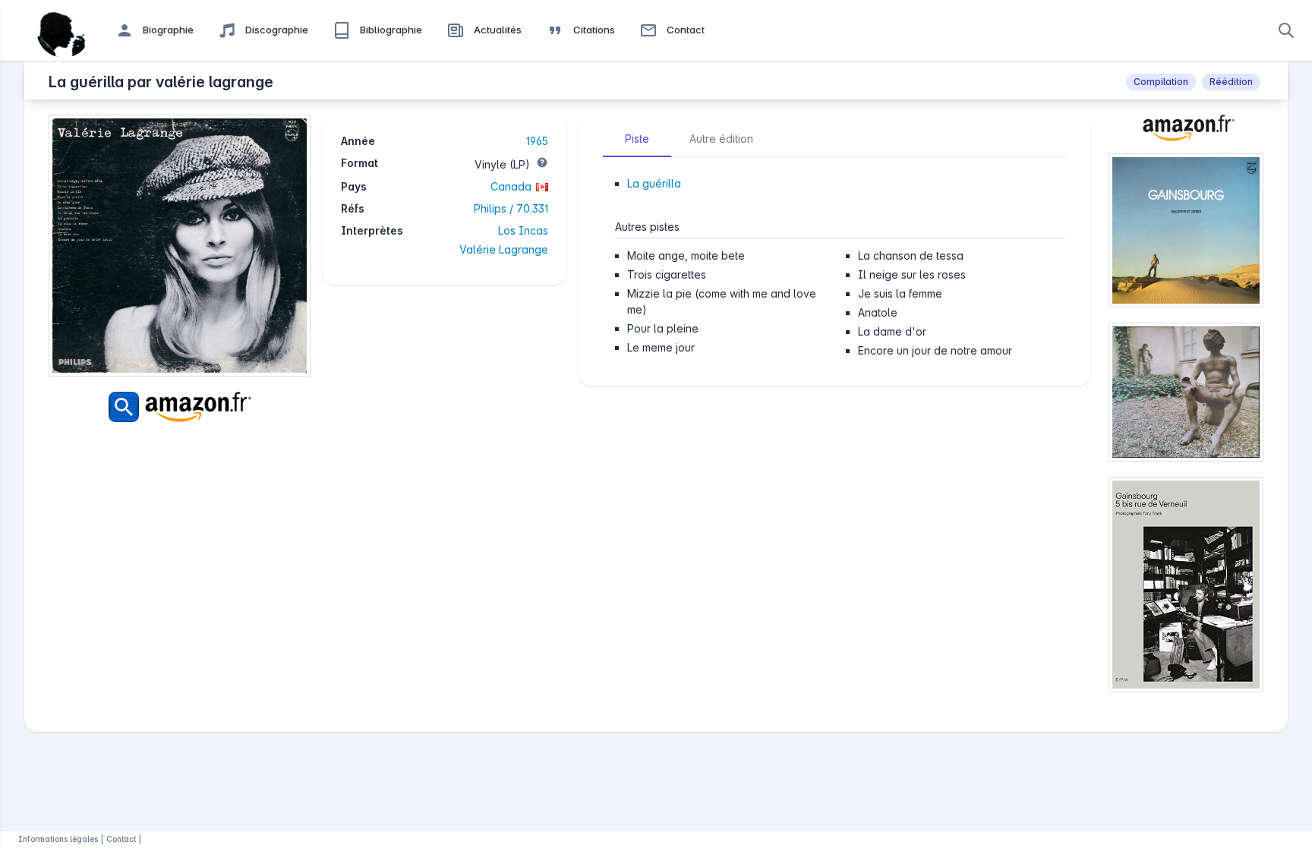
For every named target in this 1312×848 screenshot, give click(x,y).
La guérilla (654, 183)
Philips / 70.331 (511, 208)
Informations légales (58, 838)
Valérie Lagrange (503, 249)
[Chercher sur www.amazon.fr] (180, 407)
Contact (121, 838)
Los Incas (523, 230)
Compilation (1161, 81)
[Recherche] (1286, 30)
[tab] (637, 139)
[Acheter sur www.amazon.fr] (1186, 134)
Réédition (1231, 81)
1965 (537, 140)
